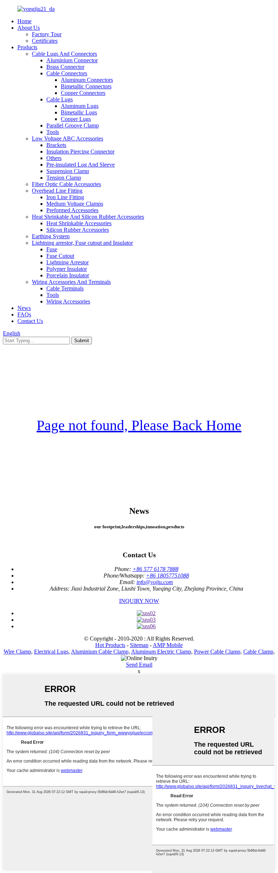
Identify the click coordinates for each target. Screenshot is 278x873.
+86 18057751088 (167, 575)
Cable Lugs (59, 99)
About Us (28, 28)
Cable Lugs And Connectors (64, 54)
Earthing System (51, 236)
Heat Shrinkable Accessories (78, 223)
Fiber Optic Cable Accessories (66, 184)
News (24, 308)
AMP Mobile (168, 645)
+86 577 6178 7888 (155, 569)
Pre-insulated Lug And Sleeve (80, 164)
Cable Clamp (258, 652)
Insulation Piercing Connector (80, 151)
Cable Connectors (66, 73)
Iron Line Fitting (65, 197)
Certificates (45, 41)
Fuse (51, 249)
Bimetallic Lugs (79, 112)
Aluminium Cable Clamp (100, 652)
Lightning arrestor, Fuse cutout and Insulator (82, 243)
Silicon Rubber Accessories (77, 230)
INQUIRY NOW (139, 601)
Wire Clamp (17, 652)
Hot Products (110, 645)
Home (24, 21)
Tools (52, 132)
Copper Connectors (83, 93)
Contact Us (30, 321)
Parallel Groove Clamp (72, 125)
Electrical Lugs (51, 652)
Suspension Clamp (67, 171)
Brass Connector (65, 67)
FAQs (24, 314)
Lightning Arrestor (67, 262)
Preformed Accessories (72, 210)
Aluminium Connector (72, 60)
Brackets (56, 145)
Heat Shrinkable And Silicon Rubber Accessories (88, 217)
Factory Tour (47, 34)
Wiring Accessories (68, 301)
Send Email (139, 665)
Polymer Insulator (66, 269)
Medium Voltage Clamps (74, 204)
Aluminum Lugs (79, 106)
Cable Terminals (65, 288)
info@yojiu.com (154, 582)
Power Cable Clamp (217, 652)
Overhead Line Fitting (57, 191)
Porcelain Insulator (67, 275)
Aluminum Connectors (87, 80)
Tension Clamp (63, 178)
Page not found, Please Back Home (139, 425)
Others (54, 158)
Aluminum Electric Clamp (161, 652)
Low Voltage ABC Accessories (67, 138)
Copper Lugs (76, 119)
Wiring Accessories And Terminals (71, 282)
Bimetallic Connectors (86, 86)
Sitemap (139, 645)
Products (27, 47)
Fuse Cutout (60, 256)
